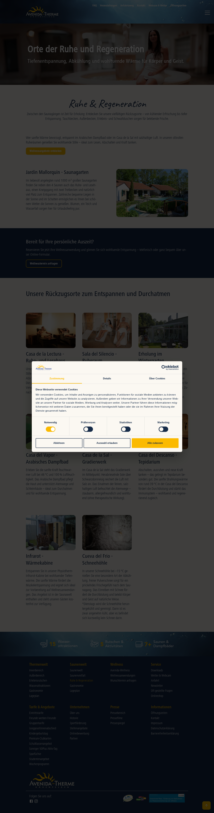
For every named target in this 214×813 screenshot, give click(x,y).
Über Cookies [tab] (157, 378)
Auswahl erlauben (107, 443)
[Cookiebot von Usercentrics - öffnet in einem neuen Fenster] (164, 367)
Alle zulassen (155, 443)
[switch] (88, 429)
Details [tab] (107, 378)
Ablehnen (59, 443)
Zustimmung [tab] (56, 378)
